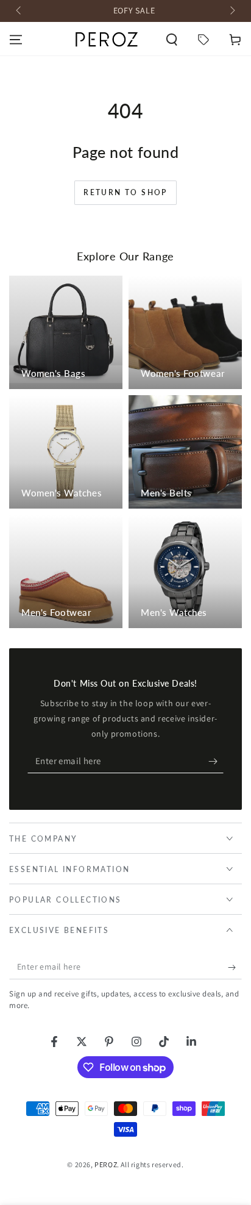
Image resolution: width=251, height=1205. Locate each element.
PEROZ (105, 1164)
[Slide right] (231, 11)
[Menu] (16, 39)
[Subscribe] (216, 761)
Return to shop (125, 192)
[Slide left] (19, 11)
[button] (172, 39)
